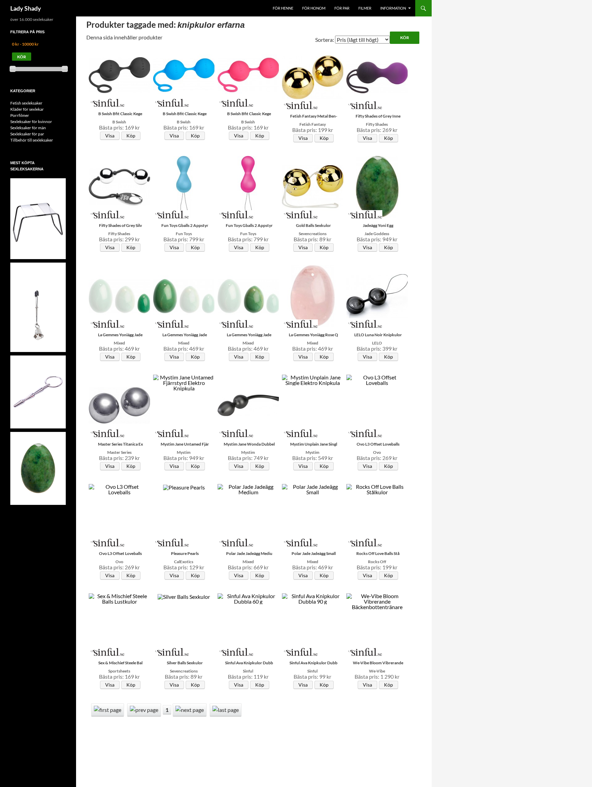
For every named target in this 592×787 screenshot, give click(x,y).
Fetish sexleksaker (26, 103)
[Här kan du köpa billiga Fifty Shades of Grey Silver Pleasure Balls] (119, 186)
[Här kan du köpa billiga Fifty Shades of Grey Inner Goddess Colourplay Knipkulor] (377, 76)
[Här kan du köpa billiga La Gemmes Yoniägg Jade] (119, 295)
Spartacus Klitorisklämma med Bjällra (38, 275)
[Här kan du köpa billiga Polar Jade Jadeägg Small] (313, 488)
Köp (130, 135)
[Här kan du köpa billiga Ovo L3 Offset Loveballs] (377, 379)
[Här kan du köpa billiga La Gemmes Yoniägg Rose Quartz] (313, 295)
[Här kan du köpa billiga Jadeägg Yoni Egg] (377, 186)
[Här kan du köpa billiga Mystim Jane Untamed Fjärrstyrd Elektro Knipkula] (184, 382)
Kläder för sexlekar (27, 109)
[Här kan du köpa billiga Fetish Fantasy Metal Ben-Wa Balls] (313, 76)
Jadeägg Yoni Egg (38, 436)
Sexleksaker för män (28, 127)
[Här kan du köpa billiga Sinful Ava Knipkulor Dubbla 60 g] (248, 598)
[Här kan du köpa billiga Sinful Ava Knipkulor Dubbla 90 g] (313, 598)
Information (393, 8)
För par (341, 8)
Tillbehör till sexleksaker (31, 140)
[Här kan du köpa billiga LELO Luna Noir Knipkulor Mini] (377, 295)
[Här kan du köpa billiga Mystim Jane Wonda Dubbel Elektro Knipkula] (248, 404)
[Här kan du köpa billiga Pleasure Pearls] (184, 486)
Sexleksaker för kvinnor (31, 121)
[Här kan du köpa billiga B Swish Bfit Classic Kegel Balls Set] (119, 74)
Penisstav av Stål (38, 360)
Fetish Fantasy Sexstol (38, 187)
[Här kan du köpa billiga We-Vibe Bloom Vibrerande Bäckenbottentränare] (377, 600)
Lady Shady (25, 8)
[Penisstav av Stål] (38, 391)
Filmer (364, 8)
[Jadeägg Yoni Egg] (38, 467)
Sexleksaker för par (27, 133)
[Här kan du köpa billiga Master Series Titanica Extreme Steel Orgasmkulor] (119, 404)
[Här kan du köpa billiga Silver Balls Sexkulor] (184, 596)
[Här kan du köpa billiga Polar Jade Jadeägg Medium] (248, 488)
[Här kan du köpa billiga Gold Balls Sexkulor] (313, 186)
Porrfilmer (19, 115)
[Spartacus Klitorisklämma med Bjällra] (38, 314)
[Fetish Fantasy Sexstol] (38, 222)
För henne (283, 8)
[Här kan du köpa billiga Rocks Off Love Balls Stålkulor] (377, 488)
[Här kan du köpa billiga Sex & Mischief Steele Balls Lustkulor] (119, 598)
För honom (313, 8)
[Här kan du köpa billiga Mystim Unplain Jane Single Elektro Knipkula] (313, 379)
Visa (109, 135)
